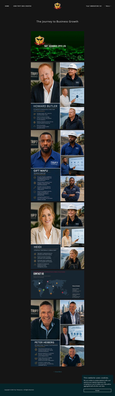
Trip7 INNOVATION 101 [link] (94, 6)
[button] (108, 6)
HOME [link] (7, 6)
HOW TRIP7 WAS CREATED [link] (22, 6)
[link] (57, 6)
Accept (97, 390)
